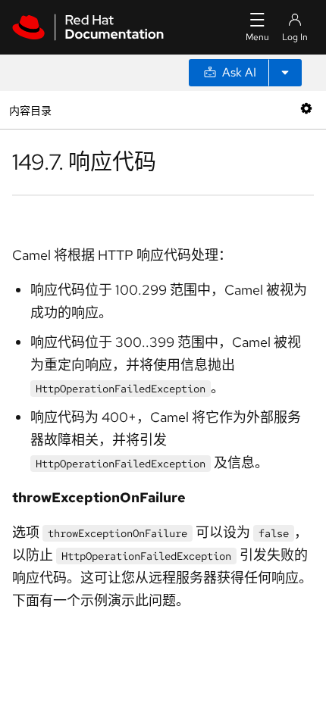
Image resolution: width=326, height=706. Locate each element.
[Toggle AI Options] (285, 72)
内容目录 (30, 109)
